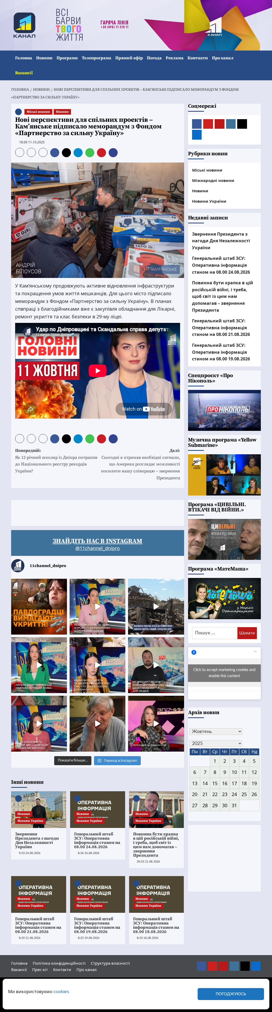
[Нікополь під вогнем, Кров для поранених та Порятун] (156, 665)
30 (224, 805)
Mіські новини (38, 112)
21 (205, 794)
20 (194, 794)
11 (244, 772)
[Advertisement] (108, 512)
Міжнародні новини (213, 180)
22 (215, 794)
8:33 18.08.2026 (147, 938)
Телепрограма (96, 58)
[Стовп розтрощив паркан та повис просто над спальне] (97, 665)
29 (215, 805)
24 (234, 794)
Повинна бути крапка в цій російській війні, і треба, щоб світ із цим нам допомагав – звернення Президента (156, 844)
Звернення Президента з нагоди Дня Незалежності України (37, 840)
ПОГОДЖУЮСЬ (231, 994)
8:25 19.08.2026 (88, 938)
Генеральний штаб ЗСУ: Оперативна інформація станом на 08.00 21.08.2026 (38, 925)
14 (205, 783)
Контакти (198, 58)
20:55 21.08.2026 (148, 862)
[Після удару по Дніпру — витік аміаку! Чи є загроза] (97, 724)
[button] (257, 65)
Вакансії (24, 73)
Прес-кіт (40, 969)
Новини (44, 58)
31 (234, 805)
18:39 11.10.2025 (32, 142)
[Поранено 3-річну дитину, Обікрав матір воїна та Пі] (39, 665)
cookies (61, 991)
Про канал (222, 58)
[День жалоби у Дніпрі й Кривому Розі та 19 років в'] (97, 607)
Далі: (140, 464)
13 (194, 783)
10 (234, 772)
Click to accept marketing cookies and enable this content (224, 673)
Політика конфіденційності (59, 963)
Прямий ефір (129, 58)
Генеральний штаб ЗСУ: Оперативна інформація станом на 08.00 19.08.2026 (97, 925)
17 (234, 783)
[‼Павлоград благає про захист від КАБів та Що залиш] (39, 607)
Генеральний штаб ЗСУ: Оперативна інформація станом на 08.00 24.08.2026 (97, 840)
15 (215, 783)
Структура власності (110, 963)
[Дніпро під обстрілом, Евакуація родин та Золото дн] (39, 724)
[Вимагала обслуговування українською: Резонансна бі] (156, 724)
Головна (23, 58)
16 (224, 783)
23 (224, 794)
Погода (154, 58)
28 (205, 805)
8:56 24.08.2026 (88, 853)
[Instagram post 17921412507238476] (156, 607)
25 (244, 794)
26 (254, 794)
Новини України (30, 821)
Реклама (175, 58)
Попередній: (56, 461)
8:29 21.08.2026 (29, 938)
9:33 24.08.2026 (29, 853)
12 (254, 772)
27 (194, 805)
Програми (67, 58)
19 (254, 783)
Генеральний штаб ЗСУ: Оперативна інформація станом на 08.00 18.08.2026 (156, 925)
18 (244, 783)
